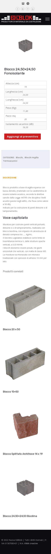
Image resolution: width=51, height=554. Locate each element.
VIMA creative (31, 543)
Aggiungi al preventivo (22, 136)
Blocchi (19, 157)
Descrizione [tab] (10, 177)
